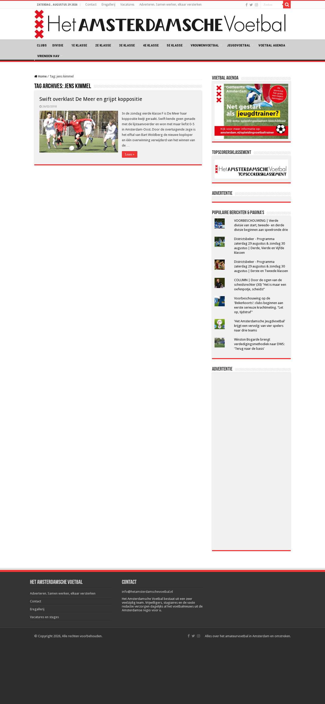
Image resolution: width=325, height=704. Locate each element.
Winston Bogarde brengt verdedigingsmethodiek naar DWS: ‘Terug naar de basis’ (259, 344)
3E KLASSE (127, 45)
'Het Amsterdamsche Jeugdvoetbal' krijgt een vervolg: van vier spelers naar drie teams (259, 325)
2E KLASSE (103, 45)
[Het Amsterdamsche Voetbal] (162, 24)
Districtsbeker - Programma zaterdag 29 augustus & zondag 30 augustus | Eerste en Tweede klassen (261, 266)
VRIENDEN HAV (48, 56)
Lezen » (129, 154)
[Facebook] (246, 5)
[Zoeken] (287, 4)
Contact (90, 4)
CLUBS (42, 45)
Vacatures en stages (44, 617)
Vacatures (127, 4)
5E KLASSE (175, 45)
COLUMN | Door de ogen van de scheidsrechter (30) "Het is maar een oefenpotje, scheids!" (260, 284)
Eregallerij (108, 4)
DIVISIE (57, 45)
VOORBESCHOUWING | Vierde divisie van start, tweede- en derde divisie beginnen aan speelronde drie (261, 225)
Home (42, 76)
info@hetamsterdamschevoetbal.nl (147, 592)
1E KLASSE (79, 45)
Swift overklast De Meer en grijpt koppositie (90, 99)
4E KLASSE (151, 45)
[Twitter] (251, 5)
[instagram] (256, 5)
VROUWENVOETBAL (205, 45)
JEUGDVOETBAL (238, 45)
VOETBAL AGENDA (271, 45)
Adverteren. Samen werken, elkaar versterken (170, 4)
